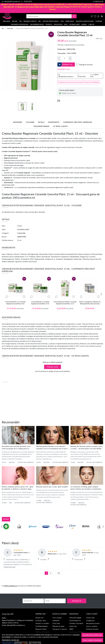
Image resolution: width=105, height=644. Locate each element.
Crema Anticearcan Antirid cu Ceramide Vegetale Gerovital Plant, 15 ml (64, 303)
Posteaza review (52, 367)
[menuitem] (22, 106)
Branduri (6, 519)
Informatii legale (75, 618)
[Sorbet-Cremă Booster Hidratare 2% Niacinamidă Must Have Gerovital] (89, 288)
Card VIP (91, 24)
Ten (20, 21)
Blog (66, 24)
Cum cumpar (57, 618)
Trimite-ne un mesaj (69, 93)
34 (59, 573)
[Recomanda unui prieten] (58, 100)
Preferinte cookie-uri (10, 640)
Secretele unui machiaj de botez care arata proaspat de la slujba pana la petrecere (16, 448)
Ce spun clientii (60, 126)
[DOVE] (72, 530)
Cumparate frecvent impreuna (77, 122)
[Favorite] (95, 16)
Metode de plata (58, 626)
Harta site (73, 626)
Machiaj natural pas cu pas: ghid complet (52, 487)
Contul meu (90, 618)
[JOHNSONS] (32, 530)
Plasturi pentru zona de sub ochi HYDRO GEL (49, 4)
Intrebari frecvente (76, 623)
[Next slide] (101, 294)
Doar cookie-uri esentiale (92, 640)
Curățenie (98, 21)
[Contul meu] (98, 16)
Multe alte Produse (63, 7)
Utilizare (30, 122)
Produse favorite (92, 629)
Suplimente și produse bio (19, 24)
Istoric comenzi (91, 626)
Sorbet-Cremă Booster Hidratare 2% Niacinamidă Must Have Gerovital (89, 303)
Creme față (10, 28)
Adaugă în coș (67, 64)
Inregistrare (90, 620)
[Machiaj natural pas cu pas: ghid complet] (52, 475)
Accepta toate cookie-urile (92, 635)
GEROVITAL (70, 49)
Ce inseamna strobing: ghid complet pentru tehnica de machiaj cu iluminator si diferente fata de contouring (86, 488)
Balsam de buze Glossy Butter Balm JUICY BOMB (36, 7)
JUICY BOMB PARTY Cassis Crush (80, 4)
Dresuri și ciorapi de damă (84, 21)
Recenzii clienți (75, 24)
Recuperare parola (92, 623)
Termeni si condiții (42, 623)
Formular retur (41, 620)
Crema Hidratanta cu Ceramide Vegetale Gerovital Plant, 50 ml (40, 303)
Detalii (41, 122)
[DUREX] (46, 530)
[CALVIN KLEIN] (99, 530)
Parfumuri (6, 21)
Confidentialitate (42, 626)
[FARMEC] (59, 530)
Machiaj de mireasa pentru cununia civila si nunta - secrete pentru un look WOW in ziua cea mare (86, 448)
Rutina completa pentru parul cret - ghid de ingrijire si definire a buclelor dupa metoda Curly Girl (17, 488)
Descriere (17, 122)
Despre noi (39, 618)
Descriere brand (41, 126)
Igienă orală (69, 21)
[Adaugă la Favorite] (24, 296)
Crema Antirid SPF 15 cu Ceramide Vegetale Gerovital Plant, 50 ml (15, 303)
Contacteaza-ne (75, 620)
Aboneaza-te (76, 601)
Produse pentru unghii (50, 21)
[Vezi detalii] (6, 296)
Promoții (49, 24)
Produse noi (58, 24)
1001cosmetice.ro (10, 586)
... (54, 573)
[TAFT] (19, 530)
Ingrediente (53, 122)
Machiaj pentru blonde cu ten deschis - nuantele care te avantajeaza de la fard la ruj (52, 448)
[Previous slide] (1, 526)
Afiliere (84, 24)
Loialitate (55, 620)
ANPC (71, 629)
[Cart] (102, 16)
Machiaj (14, 21)
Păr (39, 21)
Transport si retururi (59, 629)
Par (10, 503)
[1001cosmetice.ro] (11, 16)
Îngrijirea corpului (30, 21)
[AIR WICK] (6, 530)
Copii (61, 21)
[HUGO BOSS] (86, 530)
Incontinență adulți (37, 24)
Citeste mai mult (9, 567)
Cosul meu (56, 623)
